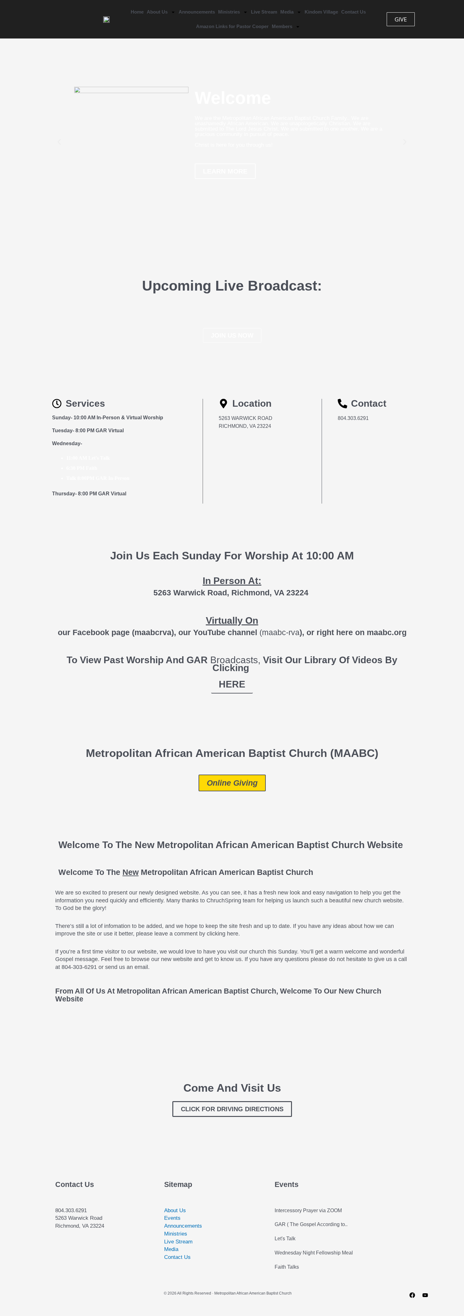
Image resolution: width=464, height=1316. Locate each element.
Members (282, 26)
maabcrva (152, 632)
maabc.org (387, 632)
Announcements (197, 12)
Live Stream (264, 12)
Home (137, 12)
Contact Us (353, 12)
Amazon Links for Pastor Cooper (232, 26)
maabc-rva (281, 632)
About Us (157, 12)
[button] (59, 142)
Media (287, 12)
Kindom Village (321, 12)
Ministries (229, 12)
